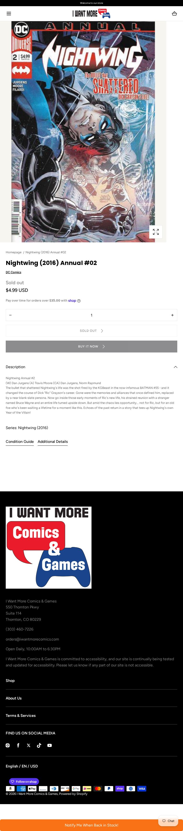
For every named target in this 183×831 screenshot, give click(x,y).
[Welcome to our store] (91, 3)
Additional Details (53, 441)
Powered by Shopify (73, 794)
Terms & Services (21, 715)
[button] (9, 14)
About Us (13, 698)
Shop (10, 680)
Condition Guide (20, 441)
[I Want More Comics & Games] (91, 13)
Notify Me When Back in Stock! (91, 825)
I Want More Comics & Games (37, 794)
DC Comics (13, 272)
